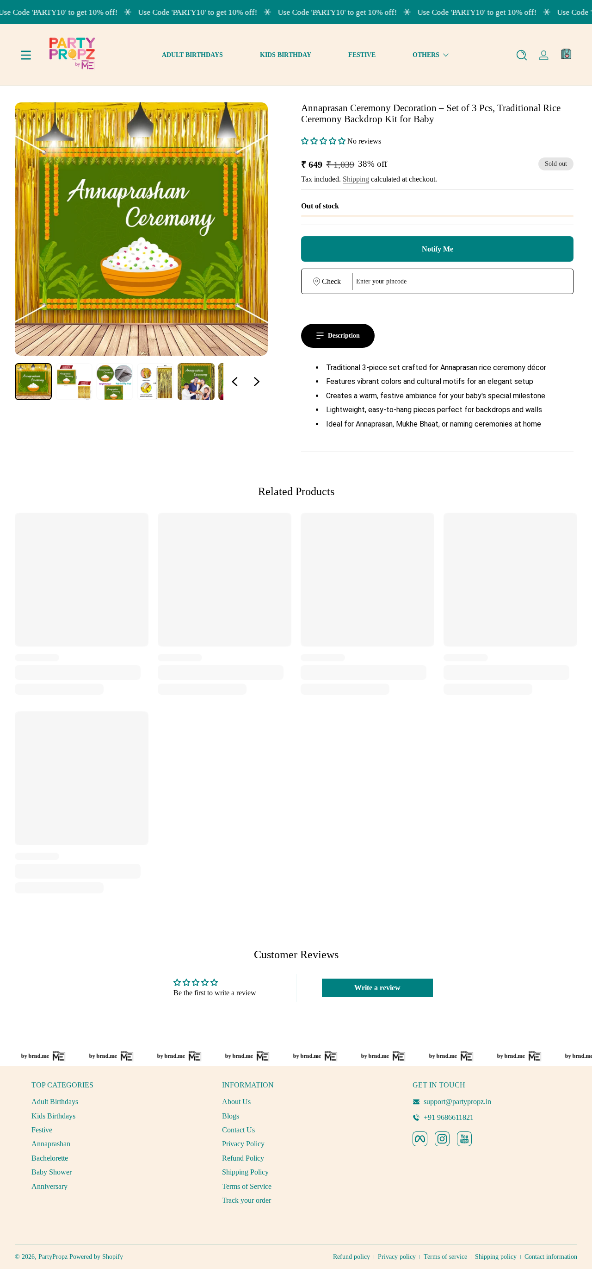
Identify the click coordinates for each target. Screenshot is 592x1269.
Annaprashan (50, 1144)
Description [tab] (344, 335)
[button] (522, 55)
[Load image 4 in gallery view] (155, 381)
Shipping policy (496, 1256)
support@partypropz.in (457, 1102)
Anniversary (49, 1186)
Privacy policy (397, 1256)
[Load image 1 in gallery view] (33, 381)
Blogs (230, 1116)
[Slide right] (257, 382)
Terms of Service (246, 1186)
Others (426, 54)
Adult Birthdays (54, 1102)
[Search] (521, 55)
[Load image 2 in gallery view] (74, 381)
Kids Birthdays (53, 1116)
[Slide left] (234, 382)
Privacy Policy (243, 1144)
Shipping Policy (245, 1172)
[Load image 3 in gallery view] (114, 381)
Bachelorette (49, 1158)
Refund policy (351, 1256)
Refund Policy (243, 1158)
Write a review (377, 988)
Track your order (246, 1200)
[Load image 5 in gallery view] (196, 381)
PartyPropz (53, 1256)
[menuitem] (105, 1102)
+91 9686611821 (449, 1117)
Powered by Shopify (96, 1256)
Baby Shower (51, 1172)
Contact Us (238, 1130)
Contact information (550, 1256)
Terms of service (445, 1256)
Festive (41, 1130)
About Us (236, 1102)
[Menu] (26, 55)
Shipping (356, 179)
